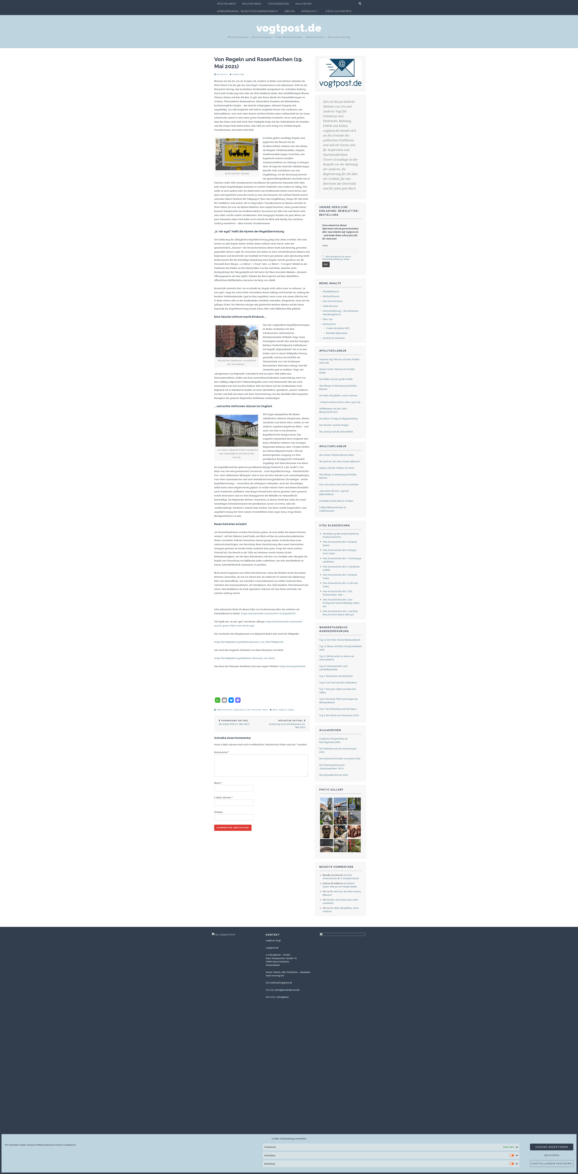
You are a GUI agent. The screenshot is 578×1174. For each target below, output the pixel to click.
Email (325, 245)
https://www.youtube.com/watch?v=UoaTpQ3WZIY (268, 613)
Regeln (291, 710)
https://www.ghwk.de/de (293, 666)
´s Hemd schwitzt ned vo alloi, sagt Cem (339, 402)
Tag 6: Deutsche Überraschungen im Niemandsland (338, 700)
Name (218, 782)
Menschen (256, 710)
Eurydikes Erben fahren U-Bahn (336, 500)
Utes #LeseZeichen (278, 4)
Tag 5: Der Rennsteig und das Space (338, 708)
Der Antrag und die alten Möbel (336, 431)
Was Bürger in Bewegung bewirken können (338, 387)
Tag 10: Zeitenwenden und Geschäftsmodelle (333, 668)
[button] (217, 700)
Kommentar (221, 752)
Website (218, 812)
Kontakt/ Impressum (336, 333)
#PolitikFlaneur (226, 4)
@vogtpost (283, 996)
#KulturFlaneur (251, 4)
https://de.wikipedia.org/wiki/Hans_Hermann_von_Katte (244, 658)
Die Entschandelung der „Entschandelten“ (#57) (332, 767)
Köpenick (283, 710)
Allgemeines (239, 710)
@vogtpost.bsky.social (287, 989)
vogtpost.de (289, 28)
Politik (265, 710)
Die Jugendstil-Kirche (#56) (333, 774)
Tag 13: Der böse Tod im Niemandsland (339, 639)
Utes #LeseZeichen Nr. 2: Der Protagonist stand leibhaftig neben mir (341, 603)
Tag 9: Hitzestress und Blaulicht (336, 676)
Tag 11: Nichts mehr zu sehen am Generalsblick (336, 658)
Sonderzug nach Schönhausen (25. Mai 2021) (287, 724)
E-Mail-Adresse (223, 797)
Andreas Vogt (238, 74)
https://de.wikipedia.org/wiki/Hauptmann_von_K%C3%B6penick (248, 641)
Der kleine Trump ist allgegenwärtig (338, 418)
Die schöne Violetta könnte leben (336, 454)
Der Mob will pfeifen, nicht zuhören (338, 395)
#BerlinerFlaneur (224, 710)
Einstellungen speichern (552, 1163)
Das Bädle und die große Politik (336, 379)
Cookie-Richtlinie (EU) (337, 328)
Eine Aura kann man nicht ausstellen (339, 484)
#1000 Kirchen (303, 4)
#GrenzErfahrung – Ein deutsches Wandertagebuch (247, 11)
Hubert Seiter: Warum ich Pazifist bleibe (336, 371)
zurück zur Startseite (338, 11)
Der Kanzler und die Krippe (334, 425)
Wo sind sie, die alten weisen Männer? (339, 461)
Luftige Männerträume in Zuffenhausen (332, 509)
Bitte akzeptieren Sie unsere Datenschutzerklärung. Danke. (336, 257)
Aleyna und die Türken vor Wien (336, 467)
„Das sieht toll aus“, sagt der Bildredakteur (334, 492)
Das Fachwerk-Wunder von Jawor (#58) (339, 758)
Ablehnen (551, 1155)
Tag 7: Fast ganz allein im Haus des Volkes (337, 691)
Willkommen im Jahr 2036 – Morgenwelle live (333, 410)
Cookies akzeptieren (551, 1147)
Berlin (275, 710)
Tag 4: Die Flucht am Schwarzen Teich (339, 715)
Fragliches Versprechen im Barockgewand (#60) (333, 740)
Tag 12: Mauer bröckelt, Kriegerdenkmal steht (340, 648)
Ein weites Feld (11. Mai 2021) (234, 722)
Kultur (248, 710)
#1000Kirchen (330, 730)
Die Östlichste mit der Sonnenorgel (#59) (337, 750)
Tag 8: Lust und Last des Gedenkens (338, 682)
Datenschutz (309, 11)
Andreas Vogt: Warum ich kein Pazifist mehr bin (339, 361)
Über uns (289, 11)
